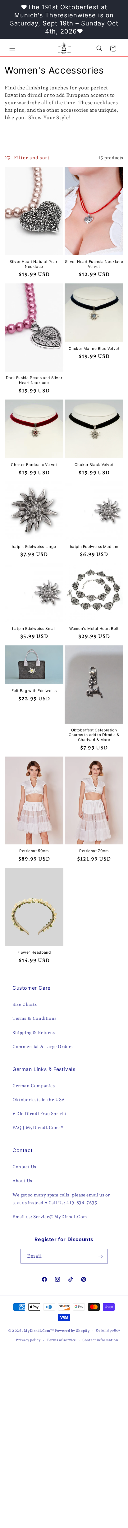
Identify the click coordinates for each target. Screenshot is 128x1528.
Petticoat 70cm (93, 850)
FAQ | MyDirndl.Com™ (37, 1127)
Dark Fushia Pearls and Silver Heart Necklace (34, 380)
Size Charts (24, 1004)
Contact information (100, 1340)
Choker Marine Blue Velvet (94, 348)
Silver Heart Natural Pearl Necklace (34, 264)
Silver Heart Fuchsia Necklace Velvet (94, 264)
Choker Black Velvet (94, 464)
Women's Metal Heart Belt (93, 628)
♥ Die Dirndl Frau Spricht (39, 1113)
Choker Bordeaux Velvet (34, 464)
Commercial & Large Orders (42, 1046)
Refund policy (108, 1330)
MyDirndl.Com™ (39, 1331)
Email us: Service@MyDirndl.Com (49, 1216)
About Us (22, 1180)
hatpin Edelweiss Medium (94, 546)
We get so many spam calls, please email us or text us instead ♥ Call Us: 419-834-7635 (61, 1198)
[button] (12, 48)
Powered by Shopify (72, 1331)
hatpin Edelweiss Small (34, 628)
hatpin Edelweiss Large (34, 546)
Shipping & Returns (33, 1032)
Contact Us (24, 1166)
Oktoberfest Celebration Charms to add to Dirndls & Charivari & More (94, 735)
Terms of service (61, 1340)
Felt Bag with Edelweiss (34, 690)
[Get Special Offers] (100, 1256)
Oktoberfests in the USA (38, 1099)
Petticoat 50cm (33, 850)
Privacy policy (28, 1340)
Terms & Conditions (34, 1018)
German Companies (33, 1085)
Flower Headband (34, 952)
